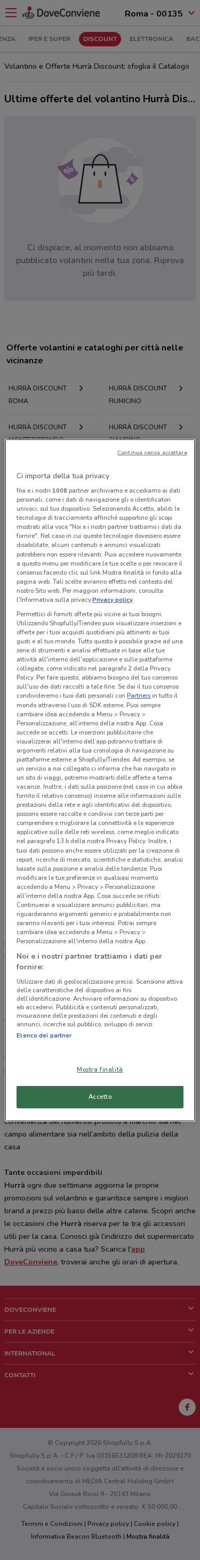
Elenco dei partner (44, 1035)
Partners (138, 695)
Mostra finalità (100, 1069)
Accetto (100, 1096)
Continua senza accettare (152, 452)
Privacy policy (112, 599)
